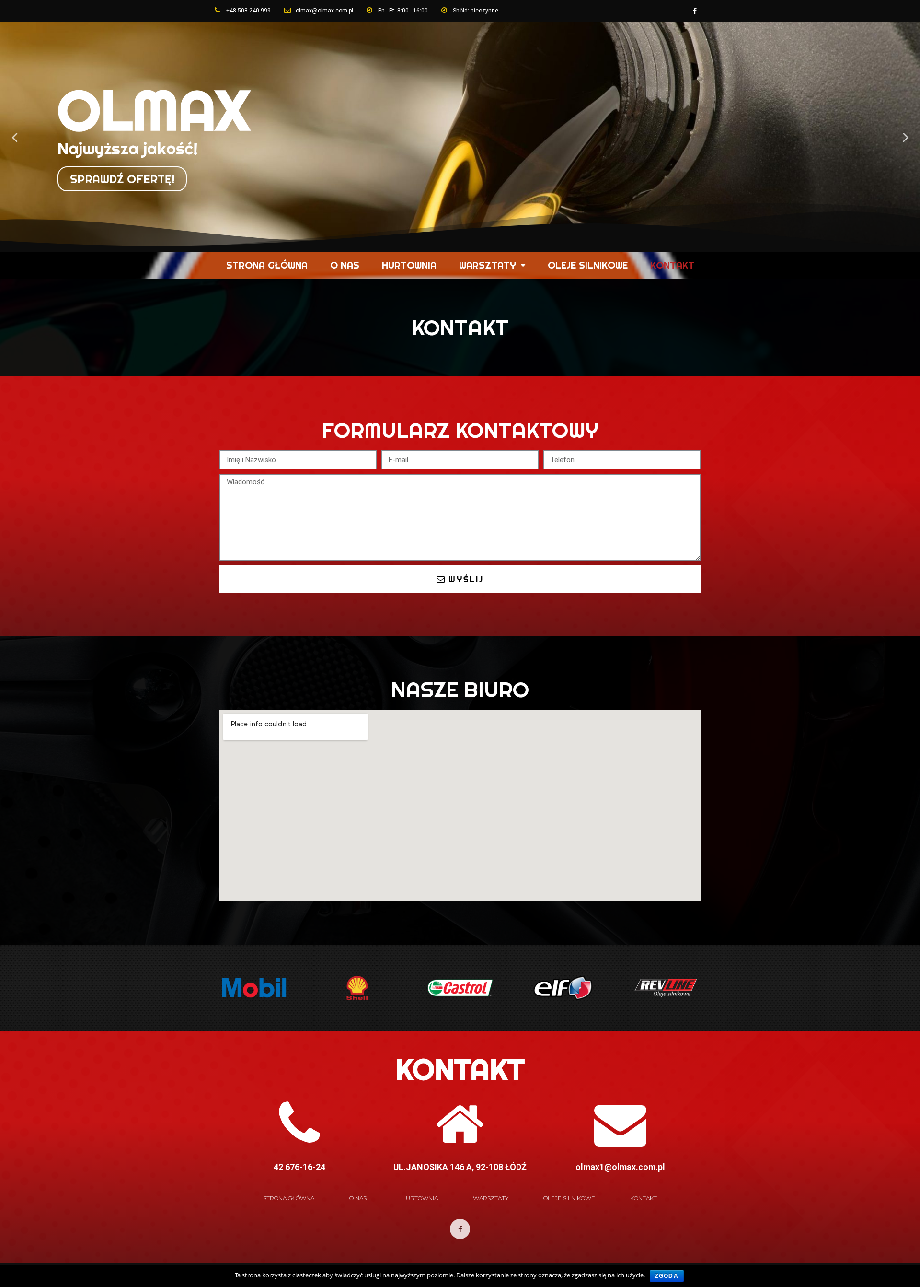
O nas (344, 265)
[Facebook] (694, 11)
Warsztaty (487, 265)
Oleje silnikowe (588, 265)
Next (905, 136)
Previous (14, 136)
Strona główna (267, 265)
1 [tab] (455, 244)
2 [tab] (465, 244)
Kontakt (672, 265)
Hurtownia (409, 265)
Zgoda (666, 1276)
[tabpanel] (460, 137)
